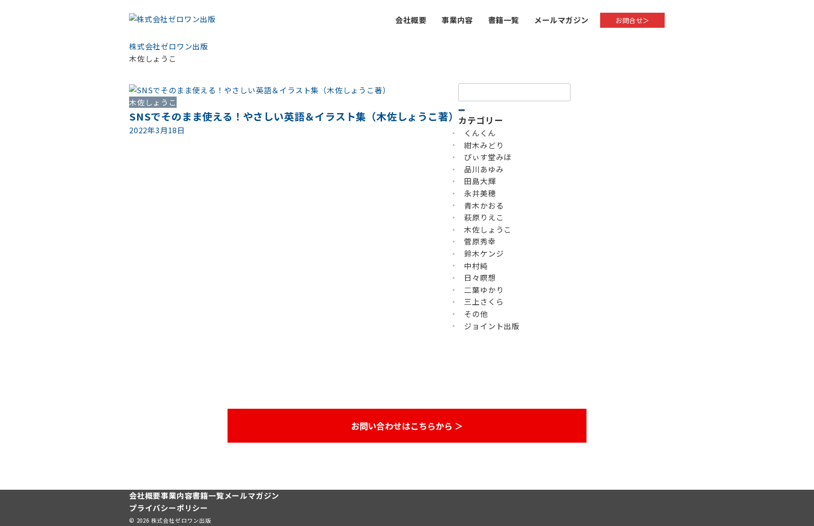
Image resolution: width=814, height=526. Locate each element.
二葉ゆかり (484, 289)
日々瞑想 (480, 277)
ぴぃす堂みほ (488, 156)
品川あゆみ (484, 169)
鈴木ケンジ (484, 253)
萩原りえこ (484, 217)
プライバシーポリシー (168, 507)
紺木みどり (484, 145)
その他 (476, 313)
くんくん (480, 132)
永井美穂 (480, 193)
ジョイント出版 (492, 326)
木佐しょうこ (488, 229)
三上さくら (484, 301)
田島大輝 (480, 180)
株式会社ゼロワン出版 (181, 520)
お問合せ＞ (632, 20)
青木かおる (484, 205)
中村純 (476, 265)
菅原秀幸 (480, 241)
